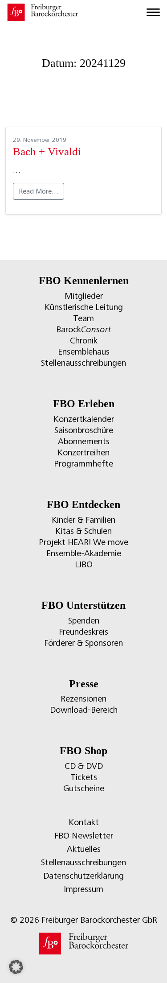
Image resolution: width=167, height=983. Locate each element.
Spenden (83, 620)
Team (83, 318)
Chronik (84, 340)
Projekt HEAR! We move (83, 542)
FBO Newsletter (83, 835)
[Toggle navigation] (153, 12)
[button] (16, 967)
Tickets (83, 777)
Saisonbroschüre (83, 430)
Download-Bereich (84, 710)
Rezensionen (83, 699)
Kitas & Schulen (83, 531)
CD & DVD (84, 766)
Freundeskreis (83, 632)
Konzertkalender (83, 419)
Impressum (83, 889)
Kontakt (84, 822)
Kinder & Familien (83, 520)
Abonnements (84, 441)
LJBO (84, 564)
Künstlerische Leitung (84, 307)
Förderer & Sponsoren (83, 643)
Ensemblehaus (84, 352)
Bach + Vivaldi (47, 151)
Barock (83, 329)
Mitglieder (84, 296)
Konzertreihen (83, 452)
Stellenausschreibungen (83, 363)
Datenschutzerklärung (83, 876)
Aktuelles (84, 849)
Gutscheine (83, 788)
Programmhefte (83, 463)
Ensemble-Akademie (83, 553)
